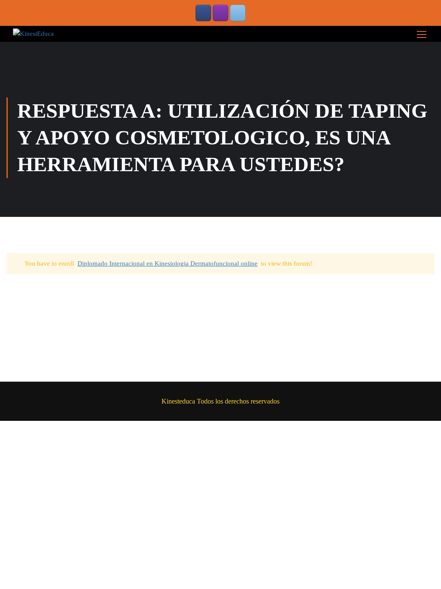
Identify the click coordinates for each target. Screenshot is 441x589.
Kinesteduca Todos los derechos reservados (220, 401)
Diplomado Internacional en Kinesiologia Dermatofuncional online (168, 263)
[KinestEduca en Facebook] (203, 13)
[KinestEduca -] (33, 33)
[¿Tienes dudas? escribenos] (237, 13)
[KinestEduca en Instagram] (220, 13)
